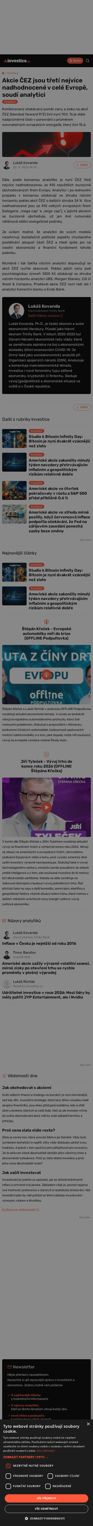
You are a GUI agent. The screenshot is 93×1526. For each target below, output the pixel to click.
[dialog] (46, 1472)
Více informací (46, 1451)
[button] (46, 1457)
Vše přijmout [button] (46, 1498)
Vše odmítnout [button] (46, 1509)
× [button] (88, 1424)
